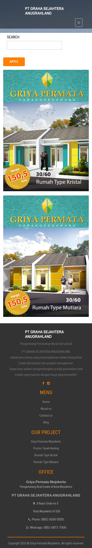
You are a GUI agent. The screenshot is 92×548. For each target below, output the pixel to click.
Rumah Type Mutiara (25, 219)
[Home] (46, 10)
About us (46, 408)
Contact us (46, 415)
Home (46, 402)
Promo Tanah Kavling (46, 448)
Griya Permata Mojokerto (46, 441)
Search (13, 37)
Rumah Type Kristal (24, 94)
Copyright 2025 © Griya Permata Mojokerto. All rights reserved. (46, 543)
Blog (46, 422)
